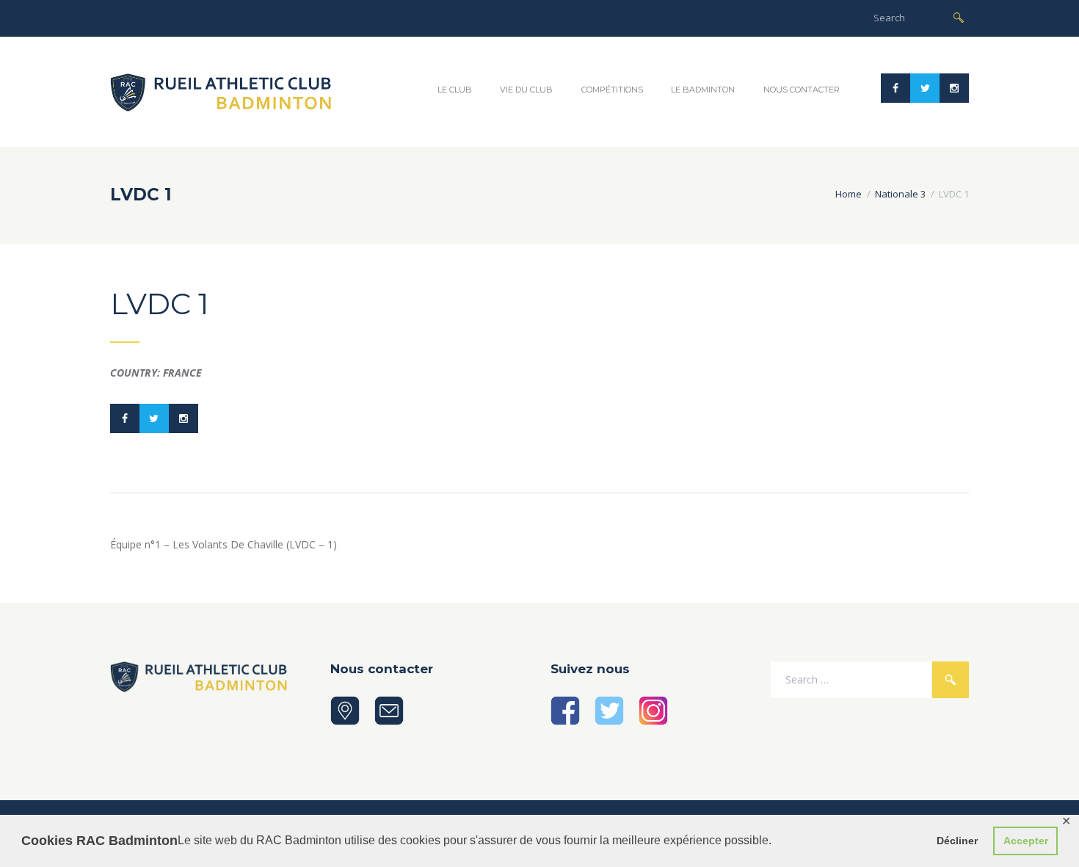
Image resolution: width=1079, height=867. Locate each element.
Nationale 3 (900, 193)
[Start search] (958, 16)
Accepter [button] (1025, 840)
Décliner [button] (957, 840)
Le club (454, 89)
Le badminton (703, 89)
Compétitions (612, 89)
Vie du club (526, 89)
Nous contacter (801, 89)
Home (848, 193)
